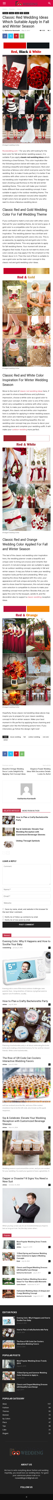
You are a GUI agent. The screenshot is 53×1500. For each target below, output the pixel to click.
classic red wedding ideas (31, 391)
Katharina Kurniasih (12, 30)
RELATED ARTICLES (11, 811)
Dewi (18, 1261)
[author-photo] (26, 795)
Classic (19, 9)
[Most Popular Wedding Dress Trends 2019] (8, 1244)
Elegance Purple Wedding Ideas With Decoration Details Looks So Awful (39, 771)
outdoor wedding (19, 429)
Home (4, 9)
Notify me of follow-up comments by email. (21, 917)
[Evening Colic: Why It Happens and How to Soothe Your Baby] (26, 968)
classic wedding (34, 597)
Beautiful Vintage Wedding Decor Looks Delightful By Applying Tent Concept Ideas (14, 771)
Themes (12, 9)
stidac (4, 1004)
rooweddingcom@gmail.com (26, 1478)
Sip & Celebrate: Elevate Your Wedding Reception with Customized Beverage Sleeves (30, 832)
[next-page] (7, 852)
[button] (49, 3)
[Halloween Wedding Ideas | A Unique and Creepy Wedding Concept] (8, 1294)
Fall (21, 13)
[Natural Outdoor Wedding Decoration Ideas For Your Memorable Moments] (8, 1281)
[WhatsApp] (21, 36)
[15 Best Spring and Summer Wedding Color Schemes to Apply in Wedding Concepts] (8, 1256)
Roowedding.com (10, 151)
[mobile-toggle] (4, 3)
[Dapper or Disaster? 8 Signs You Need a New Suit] (26, 1205)
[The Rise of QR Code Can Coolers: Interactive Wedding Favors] (26, 1085)
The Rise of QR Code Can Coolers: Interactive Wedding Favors (21, 1060)
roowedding (6, 948)
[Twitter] (10, 36)
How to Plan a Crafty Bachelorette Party (25, 1001)
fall (25, 737)
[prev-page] (4, 852)
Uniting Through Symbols (28, 841)
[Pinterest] (16, 36)
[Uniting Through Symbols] (8, 843)
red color (46, 737)
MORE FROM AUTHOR (30, 811)
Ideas (16, 13)
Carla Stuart (21, 1284)
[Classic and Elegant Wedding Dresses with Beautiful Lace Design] (8, 1270)
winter (6, 740)
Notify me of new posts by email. (17, 920)
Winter (26, 13)
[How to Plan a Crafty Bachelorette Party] (8, 820)
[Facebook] (4, 36)
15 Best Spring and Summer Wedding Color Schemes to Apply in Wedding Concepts (32, 1255)
